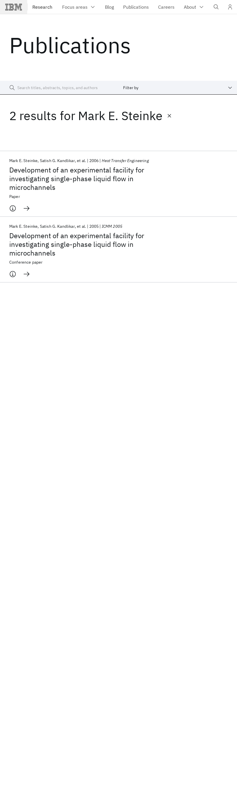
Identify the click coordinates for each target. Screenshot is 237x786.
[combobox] (177, 88)
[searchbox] (59, 88)
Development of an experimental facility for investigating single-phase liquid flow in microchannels (76, 179)
